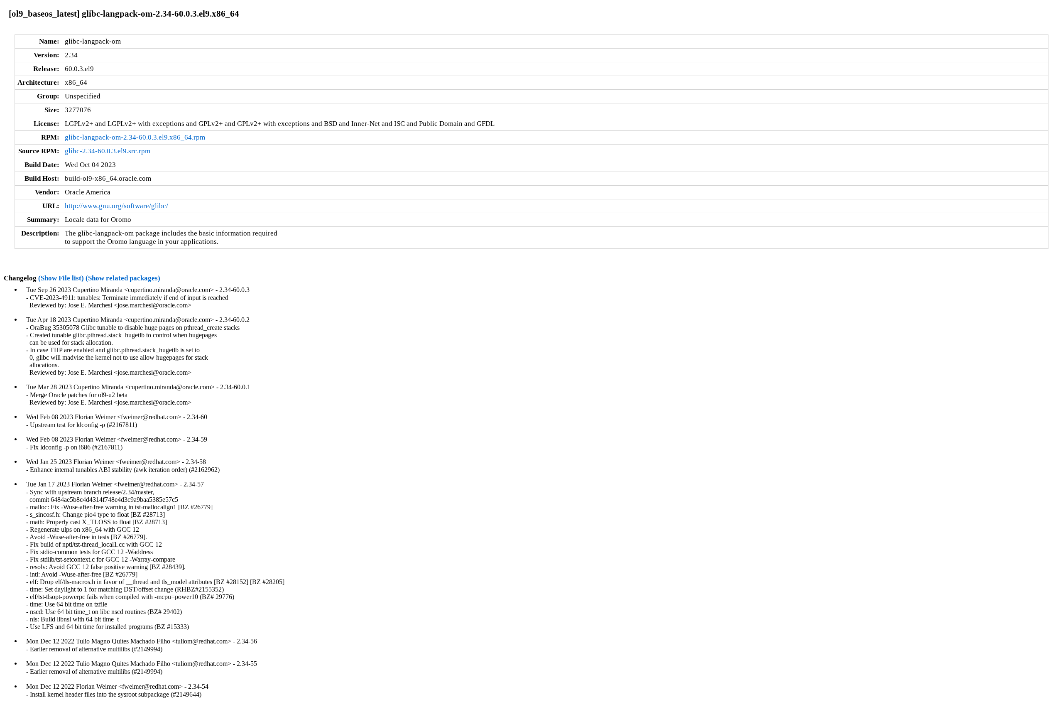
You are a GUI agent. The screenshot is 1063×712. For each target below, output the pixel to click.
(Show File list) (61, 278)
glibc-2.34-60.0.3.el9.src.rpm (107, 151)
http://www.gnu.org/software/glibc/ (116, 206)
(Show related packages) (123, 278)
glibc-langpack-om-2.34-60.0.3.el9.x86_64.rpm (135, 137)
